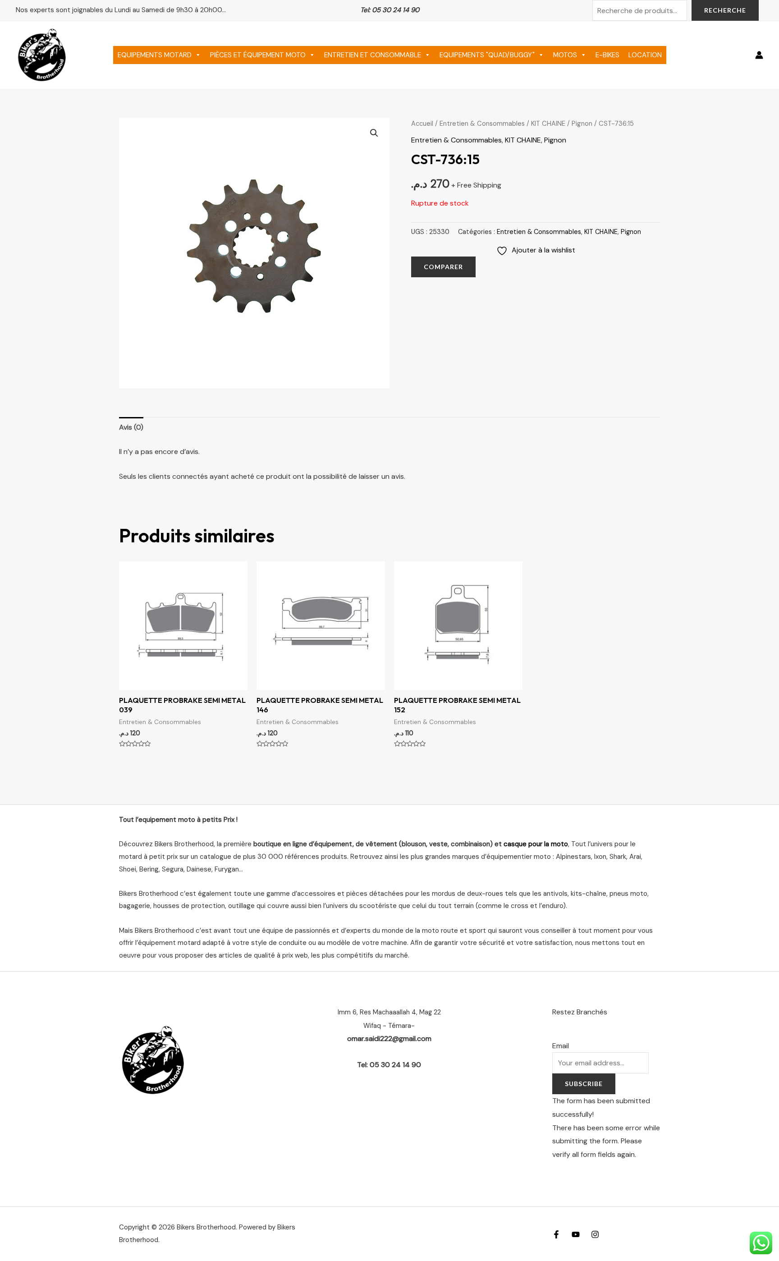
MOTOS (565, 55)
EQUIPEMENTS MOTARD (155, 55)
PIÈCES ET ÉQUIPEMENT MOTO (258, 55)
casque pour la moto (536, 843)
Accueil (422, 123)
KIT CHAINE (548, 123)
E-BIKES (607, 55)
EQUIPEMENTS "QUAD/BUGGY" (487, 55)
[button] (374, 133)
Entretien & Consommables (482, 123)
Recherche (725, 10)
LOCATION (645, 55)
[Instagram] (595, 1234)
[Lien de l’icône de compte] (759, 55)
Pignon (582, 123)
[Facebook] (556, 1234)
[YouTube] (576, 1234)
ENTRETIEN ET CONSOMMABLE (372, 55)
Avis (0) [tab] (131, 427)
